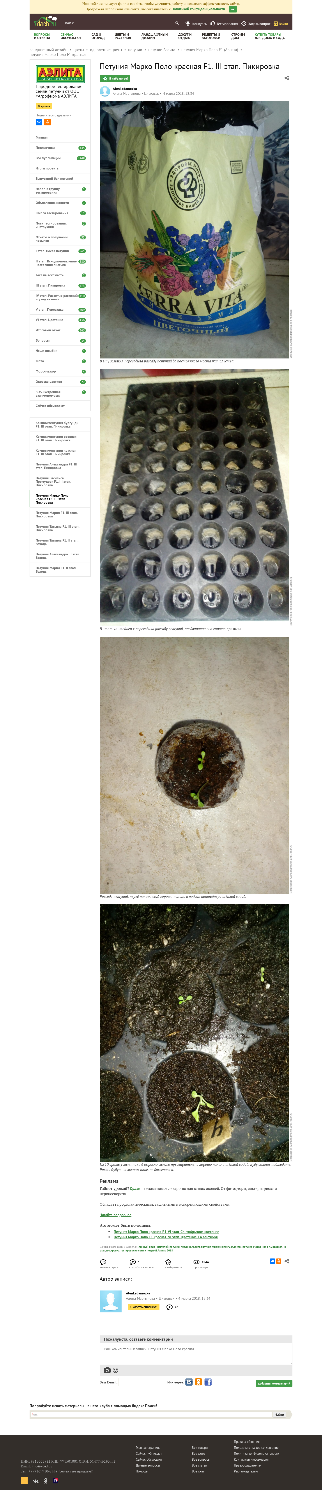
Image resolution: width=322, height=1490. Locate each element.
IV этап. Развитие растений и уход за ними (58, 297)
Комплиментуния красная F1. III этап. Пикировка (56, 452)
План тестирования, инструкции (58, 224)
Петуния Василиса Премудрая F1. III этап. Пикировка (53, 481)
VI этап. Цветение (58, 319)
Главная (42, 137)
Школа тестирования (58, 213)
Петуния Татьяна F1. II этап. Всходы (57, 541)
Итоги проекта (47, 168)
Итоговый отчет (58, 330)
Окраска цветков (58, 381)
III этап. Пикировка (58, 285)
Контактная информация (251, 1459)
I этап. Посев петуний (58, 251)
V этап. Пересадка (58, 309)
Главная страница (148, 1447)
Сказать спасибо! (143, 1307)
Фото (58, 361)
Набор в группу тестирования (58, 190)
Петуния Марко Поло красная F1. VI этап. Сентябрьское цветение (166, 1231)
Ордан (135, 1188)
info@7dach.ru (42, 1466)
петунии (175, 1247)
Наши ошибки (58, 350)
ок (233, 9)
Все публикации (58, 158)
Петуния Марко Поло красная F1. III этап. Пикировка (52, 499)
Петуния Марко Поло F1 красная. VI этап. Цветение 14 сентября (166, 1237)
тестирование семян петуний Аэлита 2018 (146, 1250)
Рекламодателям (246, 1471)
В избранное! (118, 78)
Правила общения (247, 1442)
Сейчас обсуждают (50, 405)
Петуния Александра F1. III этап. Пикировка (56, 465)
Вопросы (58, 340)
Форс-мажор (58, 371)
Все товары (200, 1447)
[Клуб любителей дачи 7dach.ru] (45, 21)
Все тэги (198, 1471)
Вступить (44, 106)
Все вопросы (201, 1459)
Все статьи (199, 1465)
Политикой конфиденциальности (198, 9)
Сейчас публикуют (149, 1453)
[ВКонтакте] (39, 122)
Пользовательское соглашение (256, 1447)
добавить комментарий (274, 1383)
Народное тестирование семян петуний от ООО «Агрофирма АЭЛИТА (59, 91)
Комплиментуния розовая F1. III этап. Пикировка (56, 438)
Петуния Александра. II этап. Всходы (58, 555)
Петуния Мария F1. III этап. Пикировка (57, 514)
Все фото (198, 1453)
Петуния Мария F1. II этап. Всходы (56, 569)
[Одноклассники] (47, 122)
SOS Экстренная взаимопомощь (58, 393)
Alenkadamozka (125, 88)
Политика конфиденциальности (256, 1453)
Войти (283, 23)
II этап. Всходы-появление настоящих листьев (58, 262)
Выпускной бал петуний (54, 178)
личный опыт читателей (153, 1247)
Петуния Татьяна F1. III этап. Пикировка (57, 528)
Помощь (142, 1471)
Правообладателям (247, 1465)
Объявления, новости (58, 202)
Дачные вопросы (148, 1465)
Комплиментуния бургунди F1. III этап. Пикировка (57, 424)
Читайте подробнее (115, 1214)
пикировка (112, 1250)
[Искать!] (177, 23)
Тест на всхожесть (58, 275)
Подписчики (58, 147)
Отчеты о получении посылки (58, 238)
